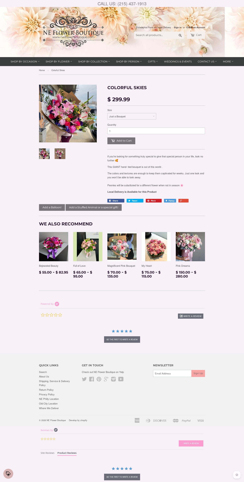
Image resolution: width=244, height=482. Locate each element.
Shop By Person (128, 61)
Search (43, 372)
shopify (83, 420)
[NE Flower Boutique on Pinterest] (98, 380)
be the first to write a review (122, 339)
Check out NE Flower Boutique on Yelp (103, 372)
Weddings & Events (178, 61)
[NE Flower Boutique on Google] (106, 380)
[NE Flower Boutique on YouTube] (120, 380)
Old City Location (48, 403)
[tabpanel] (122, 474)
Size (109, 110)
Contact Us (206, 61)
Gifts (152, 61)
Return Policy (46, 389)
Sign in (177, 27)
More (227, 61)
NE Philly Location (49, 399)
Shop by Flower (58, 61)
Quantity (111, 124)
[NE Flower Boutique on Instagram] (113, 380)
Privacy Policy (47, 394)
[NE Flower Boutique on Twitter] (84, 380)
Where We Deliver (49, 408)
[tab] (47, 453)
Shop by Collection (93, 61)
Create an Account (195, 27)
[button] (190, 316)
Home (42, 70)
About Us (44, 376)
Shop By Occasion (24, 61)
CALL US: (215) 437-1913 (122, 3)
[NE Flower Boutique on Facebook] (91, 380)
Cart (198, 35)
